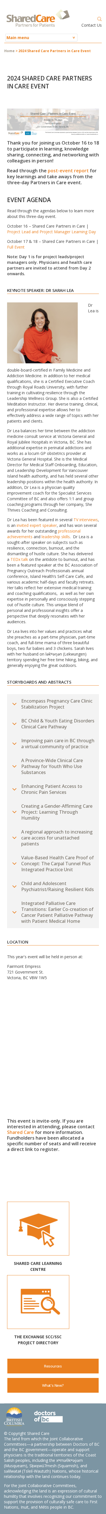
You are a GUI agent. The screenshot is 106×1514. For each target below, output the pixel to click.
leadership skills (56, 536)
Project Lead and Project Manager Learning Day (51, 231)
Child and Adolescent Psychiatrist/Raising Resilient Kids (57, 886)
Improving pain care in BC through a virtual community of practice (57, 743)
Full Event (16, 247)
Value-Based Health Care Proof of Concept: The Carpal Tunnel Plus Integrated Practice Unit (57, 863)
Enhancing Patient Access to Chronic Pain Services (51, 789)
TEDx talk (19, 559)
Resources (53, 1366)
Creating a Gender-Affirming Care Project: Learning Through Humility (56, 812)
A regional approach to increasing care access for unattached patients (57, 838)
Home (9, 50)
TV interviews (85, 519)
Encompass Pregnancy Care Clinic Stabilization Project (56, 704)
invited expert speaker (37, 525)
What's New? (53, 1385)
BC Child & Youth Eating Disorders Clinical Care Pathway (57, 724)
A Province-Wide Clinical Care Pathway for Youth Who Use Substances (52, 766)
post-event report (68, 170)
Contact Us (91, 25)
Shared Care (20, 1132)
